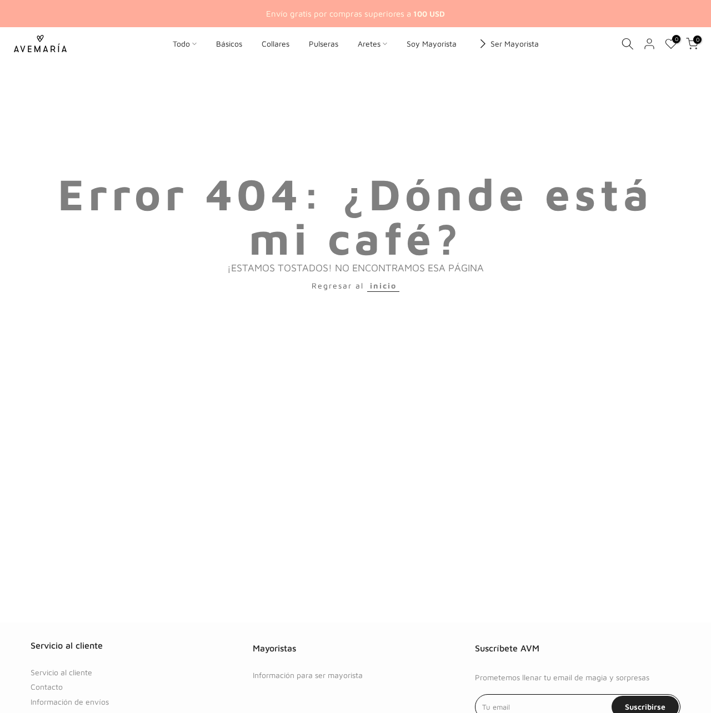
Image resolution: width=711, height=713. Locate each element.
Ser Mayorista (514, 43)
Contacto (47, 686)
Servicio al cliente (61, 672)
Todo (181, 43)
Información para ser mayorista (308, 675)
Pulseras (323, 43)
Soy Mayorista (432, 43)
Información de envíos (70, 701)
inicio (383, 285)
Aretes (369, 43)
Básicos (229, 43)
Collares (275, 43)
